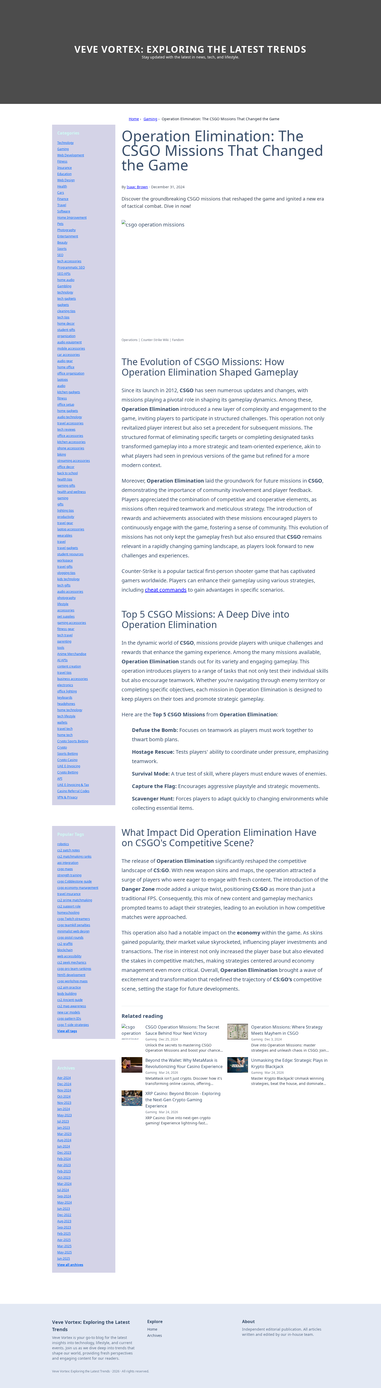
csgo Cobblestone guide (74, 881)
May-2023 (64, 1115)
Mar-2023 (64, 1134)
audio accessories (70, 591)
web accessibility (69, 956)
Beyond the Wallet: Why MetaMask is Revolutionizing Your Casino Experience (184, 1063)
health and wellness (71, 492)
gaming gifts (66, 485)
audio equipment (69, 342)
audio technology (69, 417)
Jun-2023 (63, 1208)
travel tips (64, 672)
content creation (69, 666)
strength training (69, 875)
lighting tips (65, 510)
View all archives (70, 1265)
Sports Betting (67, 753)
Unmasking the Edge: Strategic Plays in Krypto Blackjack (289, 1063)
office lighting (67, 691)
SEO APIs (63, 273)
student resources (70, 554)
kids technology (68, 579)
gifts (60, 504)
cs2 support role (69, 906)
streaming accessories (73, 460)
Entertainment (67, 236)
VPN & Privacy (67, 797)
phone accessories (70, 448)
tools (60, 647)
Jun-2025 (63, 1258)
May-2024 (64, 1202)
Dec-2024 (64, 1084)
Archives (154, 1335)
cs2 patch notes (68, 850)
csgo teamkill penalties (73, 925)
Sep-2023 (64, 1227)
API (59, 778)
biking (61, 454)
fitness (62, 398)
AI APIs (62, 660)
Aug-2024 (64, 1140)
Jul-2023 (63, 1121)
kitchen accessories (71, 442)
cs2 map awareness (71, 1006)
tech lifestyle (66, 716)
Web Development (70, 155)
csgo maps (65, 869)
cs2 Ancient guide (70, 1000)
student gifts (66, 330)
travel (61, 541)
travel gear (65, 523)
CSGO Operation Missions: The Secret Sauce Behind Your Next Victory (182, 1030)
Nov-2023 (64, 1102)
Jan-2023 (63, 1127)
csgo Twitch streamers (73, 919)
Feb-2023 (64, 1171)
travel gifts (65, 566)
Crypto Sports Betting (72, 741)
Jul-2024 (63, 1190)
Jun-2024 (63, 1146)
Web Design (66, 180)
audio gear (65, 361)
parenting (64, 641)
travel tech (65, 728)
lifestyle (62, 604)
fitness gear (65, 629)
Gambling (64, 286)
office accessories (70, 435)
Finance (62, 199)
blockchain (65, 950)
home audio (65, 280)
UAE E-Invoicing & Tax (73, 785)
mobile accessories (71, 348)
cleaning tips (66, 311)
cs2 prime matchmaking (74, 900)
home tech (65, 735)
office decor (65, 467)
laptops (62, 379)
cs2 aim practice (69, 987)
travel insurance (69, 894)
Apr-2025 (64, 1240)
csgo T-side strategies (73, 1025)
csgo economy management (77, 887)
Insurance (64, 167)
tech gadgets (66, 298)
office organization (70, 373)
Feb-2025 (64, 1233)
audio (61, 386)
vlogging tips (66, 573)
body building (66, 993)
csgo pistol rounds (70, 937)
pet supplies (66, 616)
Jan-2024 (63, 1109)
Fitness (62, 161)
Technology (65, 143)
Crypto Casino (67, 760)
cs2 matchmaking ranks (74, 856)
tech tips (63, 317)
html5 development (71, 975)
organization (66, 336)
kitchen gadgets (68, 392)
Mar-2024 (64, 1184)
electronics (65, 685)
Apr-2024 (64, 1078)
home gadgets (67, 411)
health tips (64, 479)
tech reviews (66, 429)
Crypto (62, 747)
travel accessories (70, 423)
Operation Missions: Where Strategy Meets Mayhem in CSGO (286, 1030)
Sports (62, 248)
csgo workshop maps (72, 981)
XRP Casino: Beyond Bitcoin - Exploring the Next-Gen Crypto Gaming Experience (183, 1100)
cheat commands (166, 589)
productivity (65, 517)
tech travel (65, 635)
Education (64, 174)
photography (66, 598)
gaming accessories (71, 622)
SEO (60, 255)
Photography (66, 230)
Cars (60, 192)
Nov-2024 (64, 1090)
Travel (61, 205)
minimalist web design (73, 931)
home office (65, 367)
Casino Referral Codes (73, 791)
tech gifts (63, 585)
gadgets (63, 305)
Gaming (150, 118)
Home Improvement (72, 217)
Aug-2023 (64, 1221)
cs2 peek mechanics (71, 962)
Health (62, 186)
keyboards (64, 697)
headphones (66, 704)
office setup (65, 404)
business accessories (72, 679)
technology (65, 292)
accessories (65, 610)
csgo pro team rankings (74, 968)
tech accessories (69, 261)
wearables (64, 535)
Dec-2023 (64, 1152)
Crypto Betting (67, 772)
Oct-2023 (63, 1177)
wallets (62, 722)
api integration (67, 862)
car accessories (68, 354)
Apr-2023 (64, 1165)
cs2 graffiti (65, 944)
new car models (68, 1012)
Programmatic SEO (71, 267)
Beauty (62, 242)
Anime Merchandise (71, 654)
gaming (62, 498)
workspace (65, 560)
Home (134, 118)
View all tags (67, 1031)
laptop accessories (70, 529)
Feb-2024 (64, 1159)
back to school (67, 473)
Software (63, 211)
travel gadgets (67, 548)
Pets (60, 224)
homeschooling (68, 912)
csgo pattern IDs (69, 1018)
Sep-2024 (64, 1196)
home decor (66, 323)
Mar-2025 (64, 1246)
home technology (69, 710)
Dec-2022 (64, 1215)
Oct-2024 (63, 1096)
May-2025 (64, 1252)
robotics (63, 844)
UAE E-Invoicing (68, 766)
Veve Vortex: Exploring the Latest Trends (190, 49)
